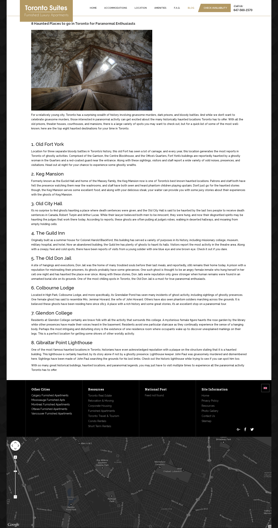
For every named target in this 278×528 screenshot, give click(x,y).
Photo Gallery (210, 410)
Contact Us (208, 415)
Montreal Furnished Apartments (50, 404)
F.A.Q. (177, 8)
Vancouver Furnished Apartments (51, 413)
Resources (208, 405)
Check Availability (215, 8)
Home (93, 8)
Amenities (160, 8)
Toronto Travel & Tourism (103, 415)
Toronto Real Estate (100, 395)
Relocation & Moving (101, 400)
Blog (191, 8)
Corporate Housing (100, 405)
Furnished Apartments (101, 410)
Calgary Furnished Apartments (49, 395)
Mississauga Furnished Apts (48, 399)
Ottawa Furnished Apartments (49, 408)
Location (141, 8)
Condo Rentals (97, 421)
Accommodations (115, 8)
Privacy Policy (210, 400)
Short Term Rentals (99, 426)
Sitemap (206, 421)
